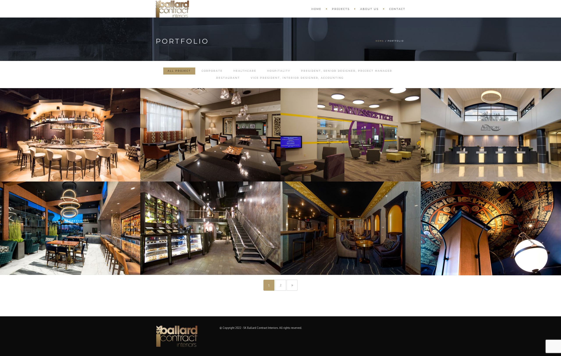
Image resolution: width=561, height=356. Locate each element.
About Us (369, 9)
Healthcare (244, 70)
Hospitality (278, 70)
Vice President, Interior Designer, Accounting (297, 77)
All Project (179, 70)
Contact (397, 9)
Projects (341, 9)
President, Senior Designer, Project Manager (346, 70)
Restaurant (228, 77)
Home (316, 9)
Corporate (212, 70)
